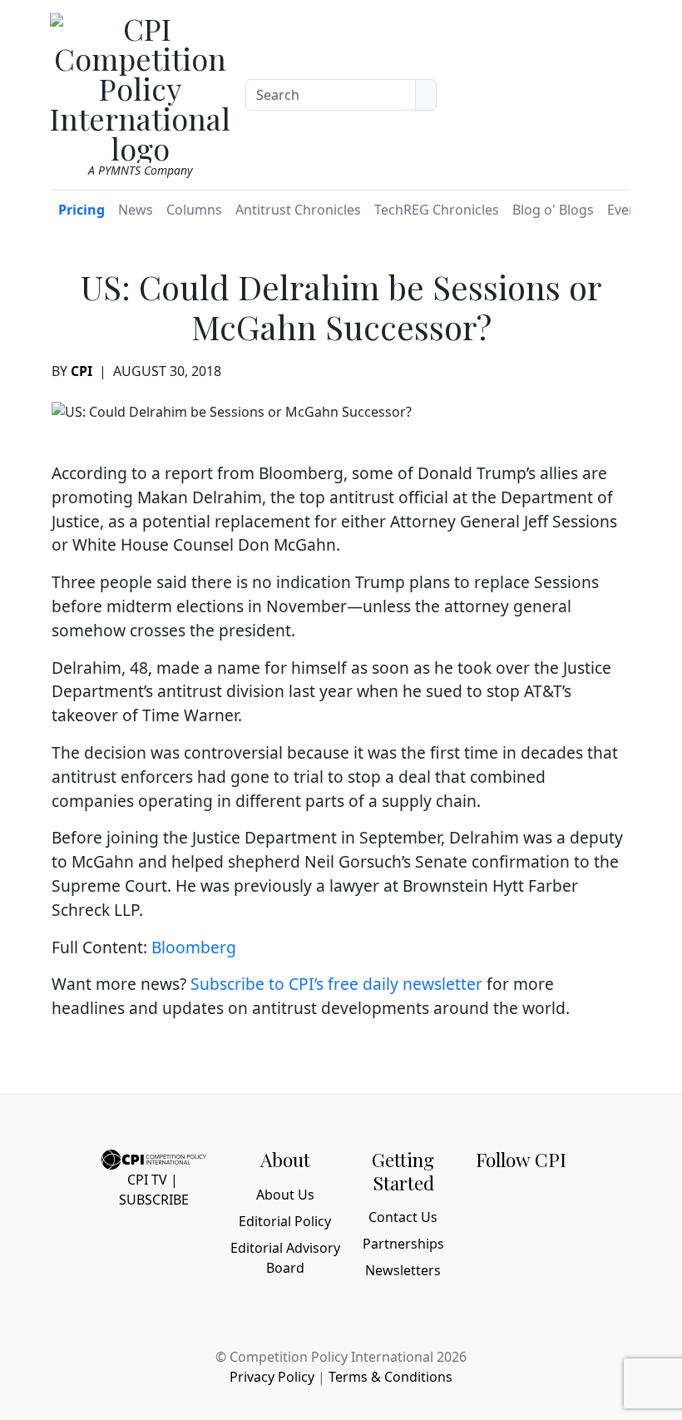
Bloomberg (193, 947)
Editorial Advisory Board (285, 1258)
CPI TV (147, 1179)
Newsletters (403, 1270)
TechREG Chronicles (436, 209)
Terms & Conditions (390, 1377)
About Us (285, 1194)
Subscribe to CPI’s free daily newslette (333, 983)
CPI (81, 371)
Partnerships (403, 1243)
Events (628, 209)
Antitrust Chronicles (298, 209)
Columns (194, 209)
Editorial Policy (285, 1221)
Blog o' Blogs (553, 209)
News (135, 209)
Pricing (81, 209)
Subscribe (154, 1199)
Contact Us (402, 1217)
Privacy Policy (272, 1377)
